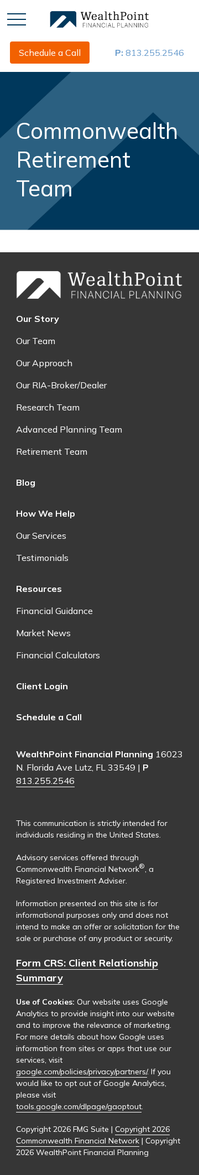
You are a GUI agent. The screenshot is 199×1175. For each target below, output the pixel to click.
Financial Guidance (54, 610)
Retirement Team (51, 451)
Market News (43, 632)
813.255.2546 (149, 52)
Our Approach (44, 362)
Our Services (41, 535)
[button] (50, 52)
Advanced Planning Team (69, 429)
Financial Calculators (58, 655)
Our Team (35, 340)
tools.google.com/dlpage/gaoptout (79, 1106)
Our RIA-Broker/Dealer (61, 385)
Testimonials (42, 557)
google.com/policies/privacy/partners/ (81, 1072)
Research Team (48, 407)
